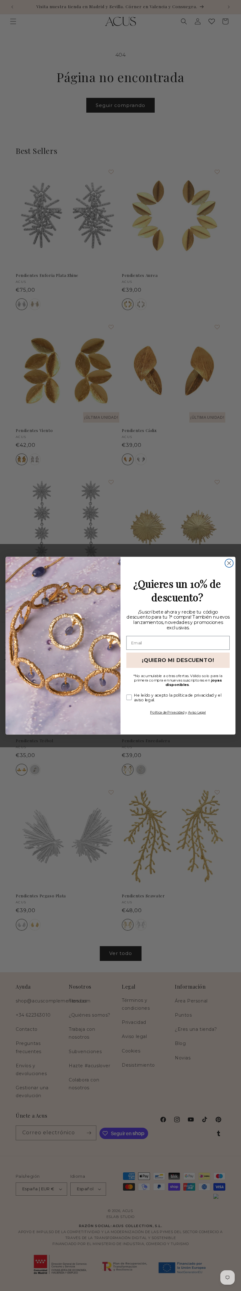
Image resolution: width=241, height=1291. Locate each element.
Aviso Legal (197, 712)
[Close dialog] (229, 563)
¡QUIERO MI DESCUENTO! (178, 660)
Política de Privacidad (167, 712)
